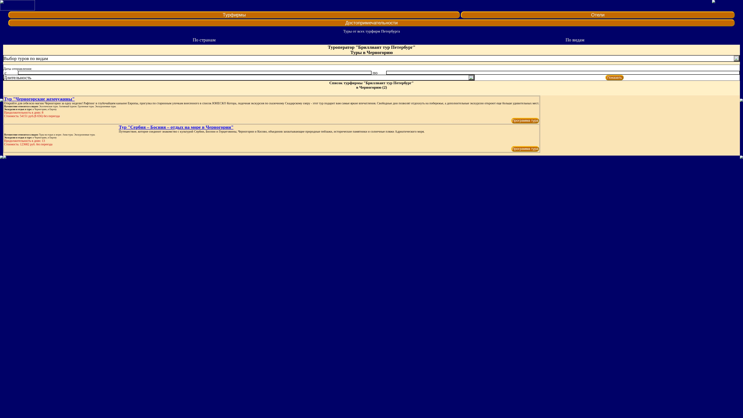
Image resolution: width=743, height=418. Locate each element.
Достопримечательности (371, 22)
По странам (204, 39)
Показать (614, 78)
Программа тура (525, 120)
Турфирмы (234, 14)
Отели (597, 14)
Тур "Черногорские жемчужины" (39, 98)
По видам (575, 39)
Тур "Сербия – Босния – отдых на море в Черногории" (176, 127)
